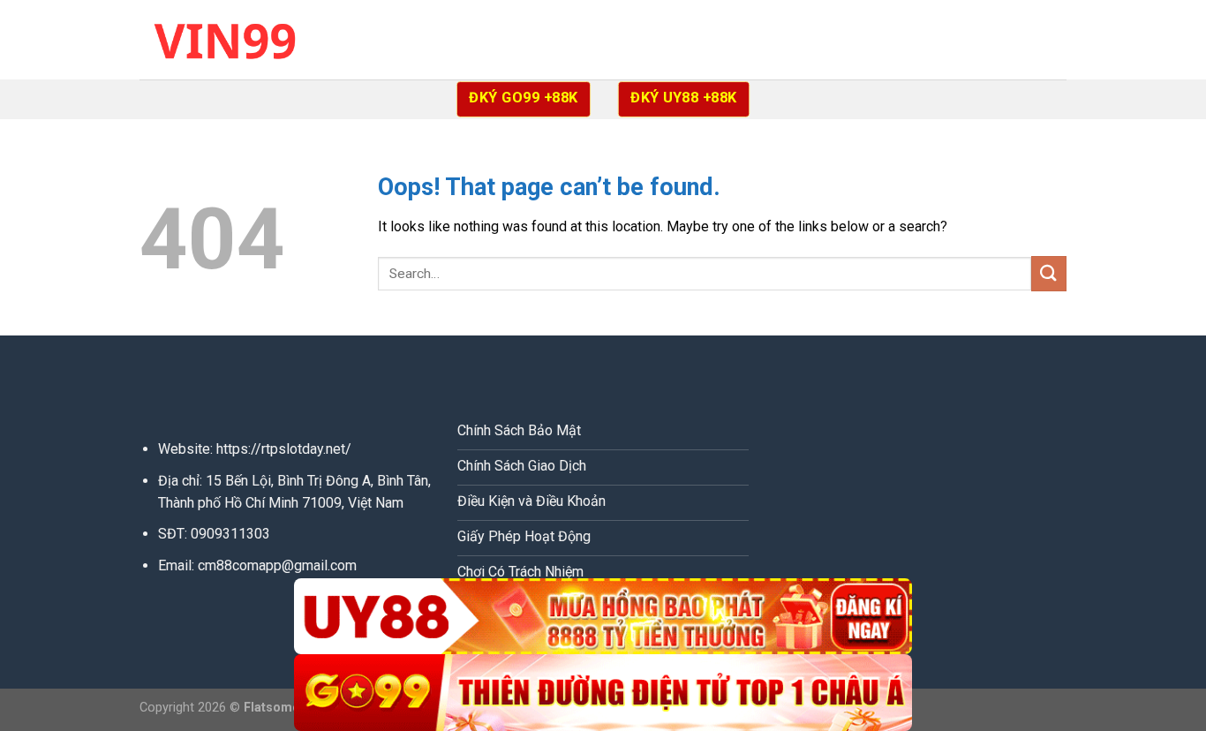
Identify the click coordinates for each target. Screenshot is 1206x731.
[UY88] (603, 616)
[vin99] (227, 39)
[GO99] (603, 692)
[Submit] (1049, 273)
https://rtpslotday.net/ (283, 449)
